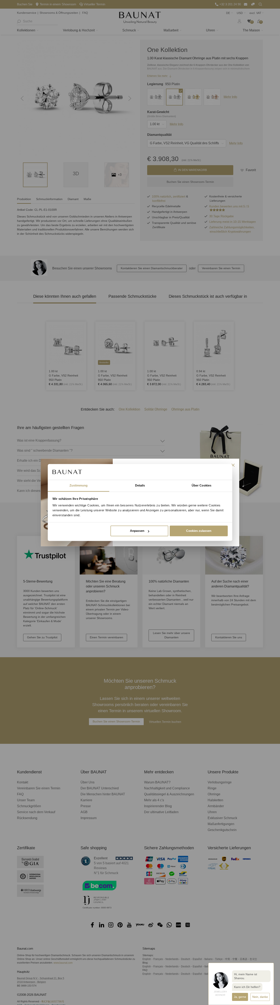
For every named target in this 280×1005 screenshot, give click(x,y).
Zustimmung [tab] (78, 485)
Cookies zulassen (198, 531)
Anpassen (137, 531)
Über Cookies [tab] (201, 485)
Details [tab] (140, 485)
